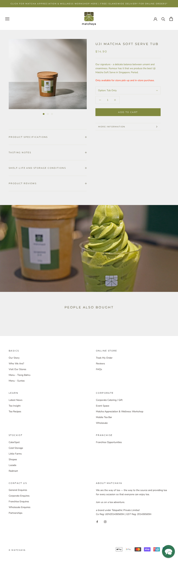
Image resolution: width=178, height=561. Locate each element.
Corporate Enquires (19, 495)
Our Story (14, 357)
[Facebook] (97, 522)
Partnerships (15, 513)
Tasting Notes (20, 152)
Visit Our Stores (17, 369)
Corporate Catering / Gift (109, 400)
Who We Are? (16, 363)
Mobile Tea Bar (104, 417)
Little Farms (15, 453)
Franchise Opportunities (109, 442)
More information (111, 126)
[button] (168, 551)
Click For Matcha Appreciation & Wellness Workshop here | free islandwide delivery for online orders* (89, 3)
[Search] (163, 19)
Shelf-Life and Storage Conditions (37, 168)
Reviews (100, 363)
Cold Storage (16, 448)
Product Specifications (28, 137)
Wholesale (102, 423)
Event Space (102, 405)
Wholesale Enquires (19, 507)
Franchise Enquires (19, 501)
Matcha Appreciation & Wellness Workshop (119, 411)
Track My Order (104, 357)
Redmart (13, 471)
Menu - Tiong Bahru (19, 375)
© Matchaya (17, 550)
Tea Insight (15, 405)
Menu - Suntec (17, 380)
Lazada (12, 465)
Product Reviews (23, 183)
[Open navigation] (7, 18)
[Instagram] (105, 522)
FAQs (99, 369)
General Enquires (18, 490)
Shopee (13, 459)
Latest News (15, 400)
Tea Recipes (15, 411)
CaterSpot (14, 442)
